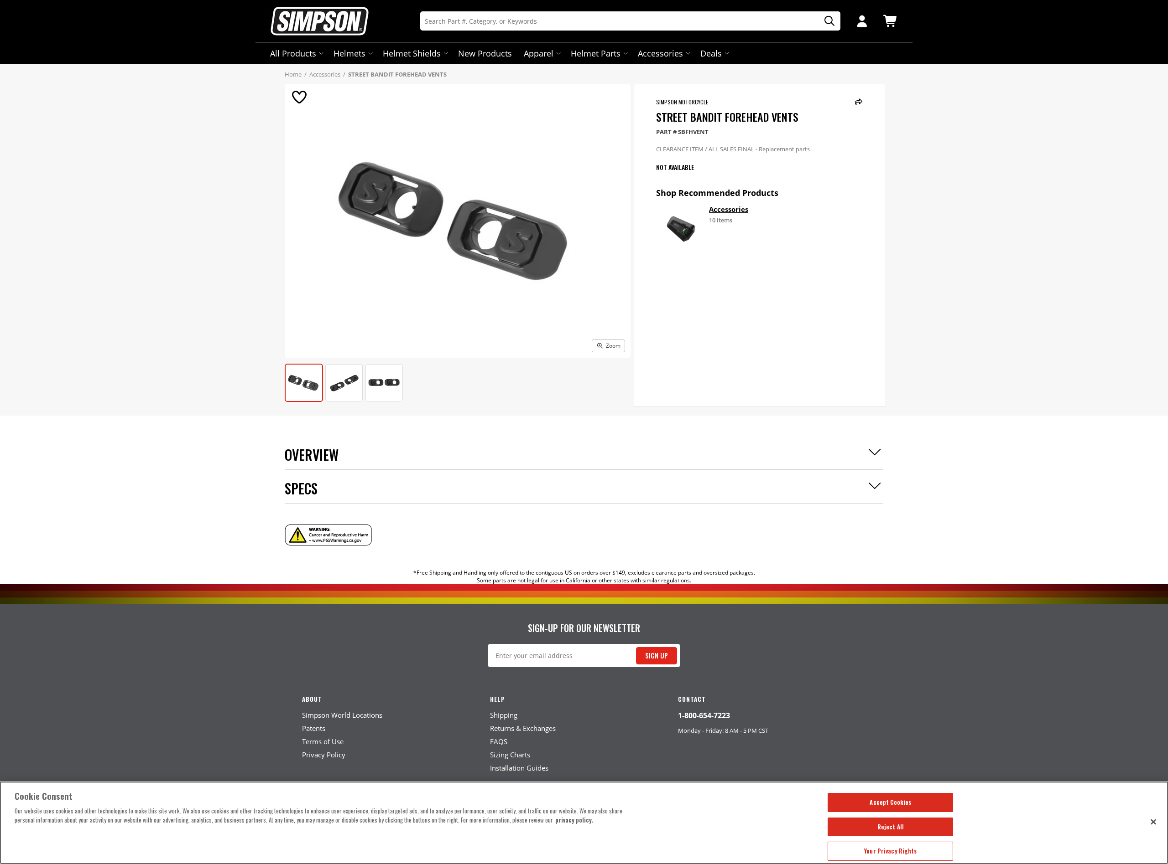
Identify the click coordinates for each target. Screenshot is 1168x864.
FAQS (498, 741)
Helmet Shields (412, 53)
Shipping (503, 715)
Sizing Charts (510, 754)
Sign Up (656, 655)
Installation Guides (519, 767)
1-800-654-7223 (704, 715)
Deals (711, 53)
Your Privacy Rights (890, 850)
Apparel (538, 53)
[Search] (826, 21)
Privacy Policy (323, 754)
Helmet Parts (595, 53)
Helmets (349, 53)
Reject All (890, 826)
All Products (293, 53)
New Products (485, 53)
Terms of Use (323, 741)
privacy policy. (574, 819)
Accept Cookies (890, 802)
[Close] (1153, 822)
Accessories (660, 53)
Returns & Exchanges (523, 728)
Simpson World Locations (342, 715)
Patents (313, 728)
